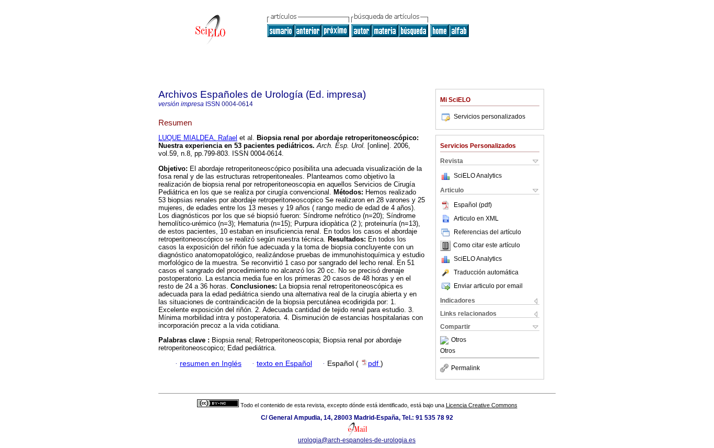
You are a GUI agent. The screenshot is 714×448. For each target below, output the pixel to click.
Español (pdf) (473, 205)
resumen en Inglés (210, 363)
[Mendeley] (445, 340)
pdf (374, 363)
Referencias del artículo (487, 232)
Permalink (465, 368)
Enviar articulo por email (488, 286)
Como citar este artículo (486, 245)
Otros (458, 340)
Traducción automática (486, 272)
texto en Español (284, 363)
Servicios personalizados (489, 116)
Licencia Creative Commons (481, 405)
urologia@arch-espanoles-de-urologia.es (357, 440)
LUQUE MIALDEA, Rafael (197, 138)
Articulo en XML (476, 218)
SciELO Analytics (478, 175)
